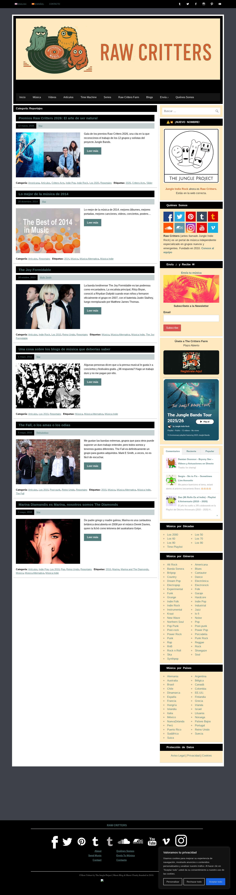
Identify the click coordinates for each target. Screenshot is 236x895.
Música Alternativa (89, 258)
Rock (198, 646)
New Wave (173, 617)
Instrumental (174, 609)
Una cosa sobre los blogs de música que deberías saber (64, 349)
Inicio (22, 97)
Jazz (198, 609)
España (171, 696)
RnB (169, 646)
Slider (149, 183)
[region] (194, 868)
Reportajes (106, 183)
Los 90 (199, 542)
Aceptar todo (215, 881)
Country (172, 576)
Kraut (170, 613)
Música (37, 97)
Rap (169, 642)
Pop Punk (173, 626)
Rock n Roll (174, 650)
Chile (170, 688)
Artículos (68, 97)
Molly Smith (46, 277)
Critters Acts (58, 183)
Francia (171, 700)
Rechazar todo (194, 881)
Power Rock (174, 634)
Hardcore (200, 597)
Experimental (175, 589)
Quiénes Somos (185, 97)
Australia (172, 680)
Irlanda (199, 705)
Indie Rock (82, 183)
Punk (170, 638)
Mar (41, 126)
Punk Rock (201, 638)
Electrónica (201, 581)
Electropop (173, 585)
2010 (103, 489)
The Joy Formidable (35, 270)
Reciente (191, 451)
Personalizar (172, 881)
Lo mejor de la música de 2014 (43, 194)
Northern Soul (175, 621)
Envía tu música (191, 272)
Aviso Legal (178, 755)
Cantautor (201, 572)
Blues (198, 568)
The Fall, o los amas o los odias (44, 425)
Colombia (200, 688)
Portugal (200, 725)
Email (167, 312)
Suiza (170, 737)
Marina (115, 569)
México (171, 717)
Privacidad (193, 755)
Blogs (149, 97)
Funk (170, 593)
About (98, 851)
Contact (97, 860)
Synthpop (172, 658)
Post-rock (173, 630)
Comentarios (173, 451)
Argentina (200, 676)
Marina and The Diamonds (135, 569)
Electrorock (202, 585)
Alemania (172, 676)
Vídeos (52, 97)
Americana (34, 183)
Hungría (172, 705)
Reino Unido (68, 334)
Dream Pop (174, 581)
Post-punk (55, 489)
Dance (199, 576)
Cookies (207, 755)
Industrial (200, 605)
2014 (66, 258)
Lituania (199, 713)
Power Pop (201, 630)
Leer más (92, 151)
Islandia (171, 709)
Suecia (199, 733)
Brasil (170, 684)
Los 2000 (172, 534)
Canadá (199, 684)
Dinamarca (173, 692)
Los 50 (199, 534)
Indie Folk (173, 601)
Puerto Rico (174, 729)
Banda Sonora (175, 568)
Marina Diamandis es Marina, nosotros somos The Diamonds (68, 504)
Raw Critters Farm (128, 97)
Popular (209, 451)
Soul (197, 654)
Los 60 (171, 538)
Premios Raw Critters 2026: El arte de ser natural (58, 118)
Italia (170, 713)
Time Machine (89, 97)
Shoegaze (201, 650)
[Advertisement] (118, 795)
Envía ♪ (164, 97)
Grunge (171, 597)
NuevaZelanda (175, 721)
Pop (63, 569)
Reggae (199, 642)
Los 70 (199, 538)
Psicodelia (201, 634)
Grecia (199, 700)
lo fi (197, 613)
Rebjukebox (42, 432)
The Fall (20, 493)
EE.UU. (199, 692)
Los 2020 (94, 183)
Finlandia (200, 696)
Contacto (54, 4)
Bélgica (199, 680)
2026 (128, 183)
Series (107, 97)
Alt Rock (172, 564)
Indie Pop (71, 183)
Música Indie (107, 258)
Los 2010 (56, 334)
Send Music (94, 855)
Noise (198, 617)
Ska (169, 654)
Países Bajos (203, 721)
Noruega (200, 717)
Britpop (171, 572)
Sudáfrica (173, 733)
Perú (170, 725)
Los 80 (171, 542)
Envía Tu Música (125, 855)
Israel (198, 709)
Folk (197, 589)
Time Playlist (175, 546)
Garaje (199, 593)
